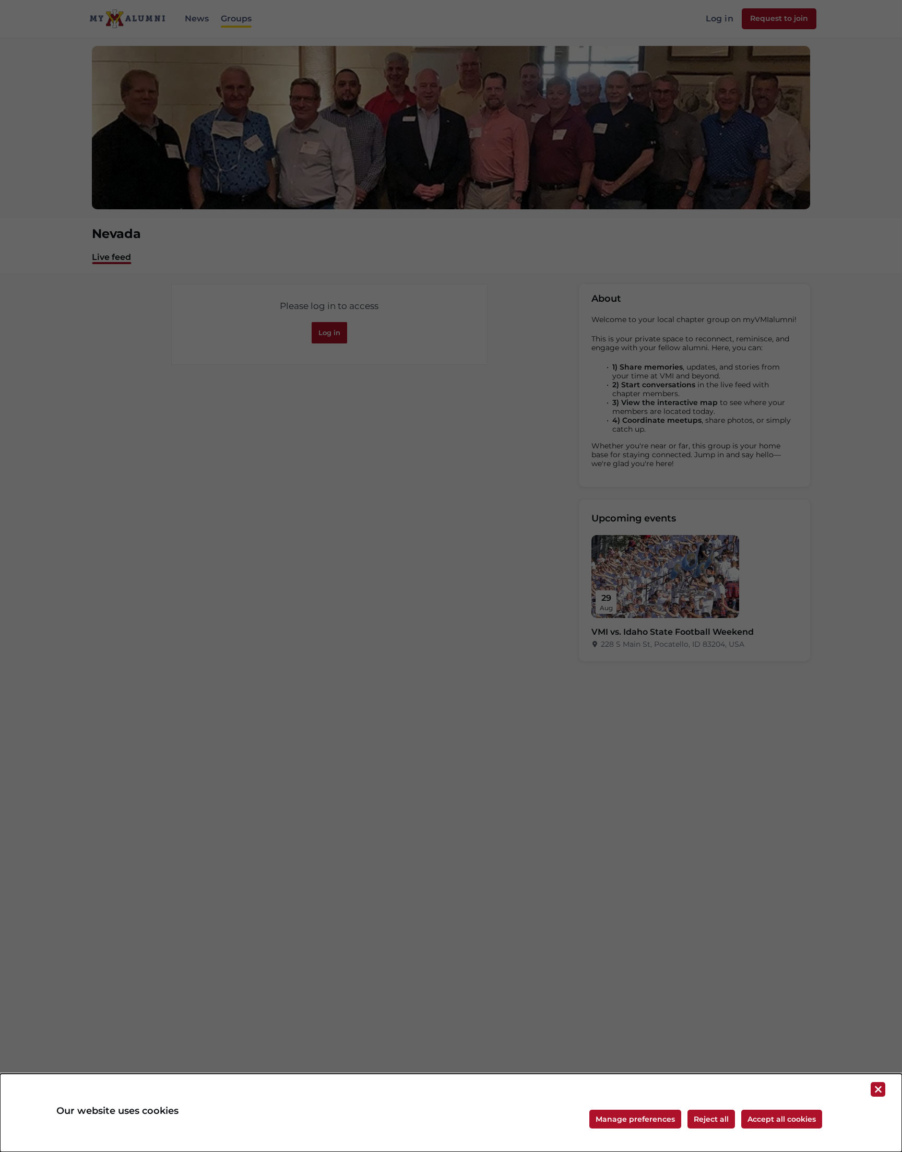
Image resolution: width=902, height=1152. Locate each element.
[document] (451, 1113)
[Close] (878, 1089)
